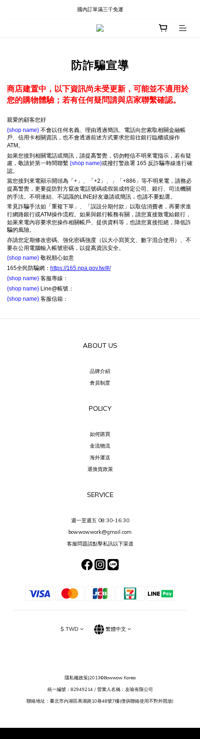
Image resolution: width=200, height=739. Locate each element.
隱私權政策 (76, 677)
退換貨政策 (100, 469)
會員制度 (100, 383)
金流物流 (100, 445)
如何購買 (100, 434)
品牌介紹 (100, 371)
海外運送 (100, 457)
